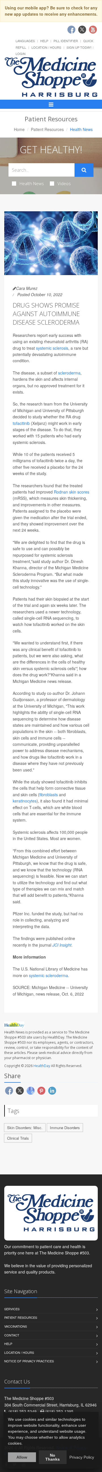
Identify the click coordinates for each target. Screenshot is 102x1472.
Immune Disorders (65, 1127)
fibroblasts (48, 794)
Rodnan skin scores (71, 492)
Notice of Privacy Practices (29, 1361)
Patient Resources (47, 129)
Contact (11, 1335)
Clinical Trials (18, 1138)
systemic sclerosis (52, 348)
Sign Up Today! (79, 47)
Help (44, 40)
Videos (64, 183)
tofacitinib (21, 423)
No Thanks (52, 1457)
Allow (21, 1457)
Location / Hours (46, 47)
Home (19, 129)
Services (12, 1309)
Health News (32, 183)
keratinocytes (25, 801)
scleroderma (69, 373)
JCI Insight (61, 945)
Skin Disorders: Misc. (24, 1127)
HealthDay (41, 1065)
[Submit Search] (84, 170)
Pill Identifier (66, 40)
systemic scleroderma (48, 975)
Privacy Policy (81, 1457)
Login (21, 53)
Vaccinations (15, 1326)
